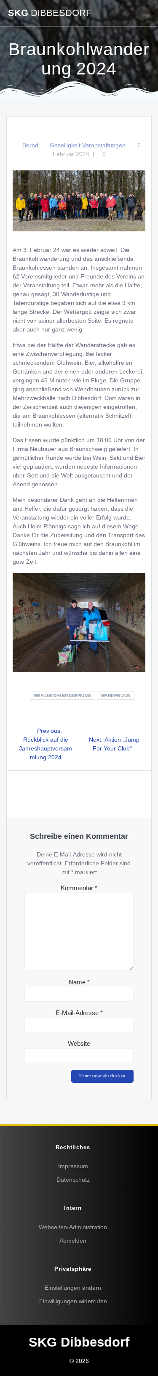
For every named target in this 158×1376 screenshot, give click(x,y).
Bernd (30, 145)
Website (79, 1043)
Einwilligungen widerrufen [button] (73, 1301)
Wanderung (116, 695)
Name (79, 982)
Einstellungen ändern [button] (73, 1287)
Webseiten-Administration (73, 1227)
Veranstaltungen (104, 145)
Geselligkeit (65, 145)
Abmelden (72, 1240)
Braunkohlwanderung (62, 695)
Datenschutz (73, 1179)
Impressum (73, 1166)
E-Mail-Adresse (79, 1012)
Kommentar (79, 887)
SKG (49, 13)
